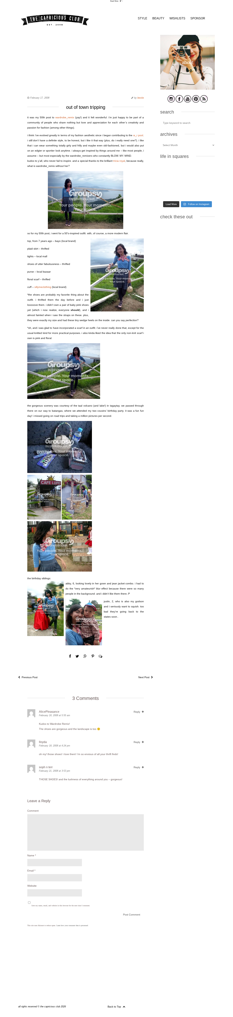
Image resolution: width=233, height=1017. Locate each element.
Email (31, 870)
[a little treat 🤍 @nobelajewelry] (206, 170)
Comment (33, 810)
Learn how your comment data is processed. (72, 925)
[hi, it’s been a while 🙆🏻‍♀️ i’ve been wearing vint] (187, 193)
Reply (137, 711)
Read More (114, 1)
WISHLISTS (177, 18)
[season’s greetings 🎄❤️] (168, 170)
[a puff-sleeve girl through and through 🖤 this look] (206, 182)
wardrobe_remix (64, 117)
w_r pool (138, 135)
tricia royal (119, 160)
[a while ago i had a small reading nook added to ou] (187, 182)
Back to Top (115, 1006)
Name (31, 855)
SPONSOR (197, 18)
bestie (140, 97)
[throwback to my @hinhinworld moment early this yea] (168, 193)
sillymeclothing (42, 287)
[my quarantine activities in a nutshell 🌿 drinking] (206, 193)
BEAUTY (158, 18)
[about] (187, 89)
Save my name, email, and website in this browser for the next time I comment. (60, 906)
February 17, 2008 (39, 97)
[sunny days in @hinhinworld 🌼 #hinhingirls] (168, 182)
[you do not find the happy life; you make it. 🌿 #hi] (187, 170)
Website (32, 885)
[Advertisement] (85, 60)
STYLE (142, 18)
